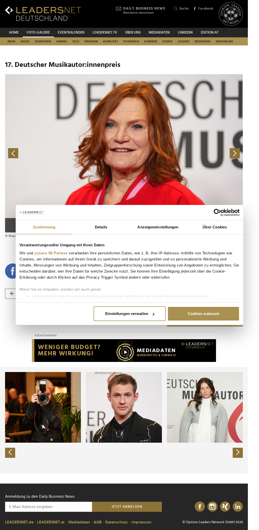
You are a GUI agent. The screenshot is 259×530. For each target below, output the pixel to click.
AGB (97, 522)
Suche (184, 8)
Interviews (203, 41)
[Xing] (225, 507)
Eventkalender (71, 32)
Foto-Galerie (38, 32)
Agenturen (43, 41)
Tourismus (131, 41)
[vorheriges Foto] (64, 153)
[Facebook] (200, 507)
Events (167, 41)
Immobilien (224, 41)
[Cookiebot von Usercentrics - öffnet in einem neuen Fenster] (217, 212)
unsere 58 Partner (51, 253)
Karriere (150, 41)
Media (25, 41)
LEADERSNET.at (50, 522)
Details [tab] (101, 227)
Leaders (183, 41)
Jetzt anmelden (127, 507)
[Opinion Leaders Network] (231, 14)
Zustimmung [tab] (44, 227)
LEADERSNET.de (19, 522)
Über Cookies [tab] (215, 227)
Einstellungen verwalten (126, 313)
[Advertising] (124, 350)
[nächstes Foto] (183, 153)
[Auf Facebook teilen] (12, 271)
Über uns (133, 32)
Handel (61, 41)
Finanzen (91, 41)
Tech (75, 41)
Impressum (141, 522)
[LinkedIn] (238, 507)
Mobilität (110, 41)
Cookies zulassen (203, 313)
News (11, 41)
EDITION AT (210, 32)
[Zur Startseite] (43, 13)
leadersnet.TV (105, 32)
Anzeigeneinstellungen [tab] (157, 227)
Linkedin (185, 32)
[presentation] (10, 453)
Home (14, 32)
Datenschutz (116, 522)
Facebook (205, 8)
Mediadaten (159, 32)
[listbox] (124, 420)
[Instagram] (212, 507)
